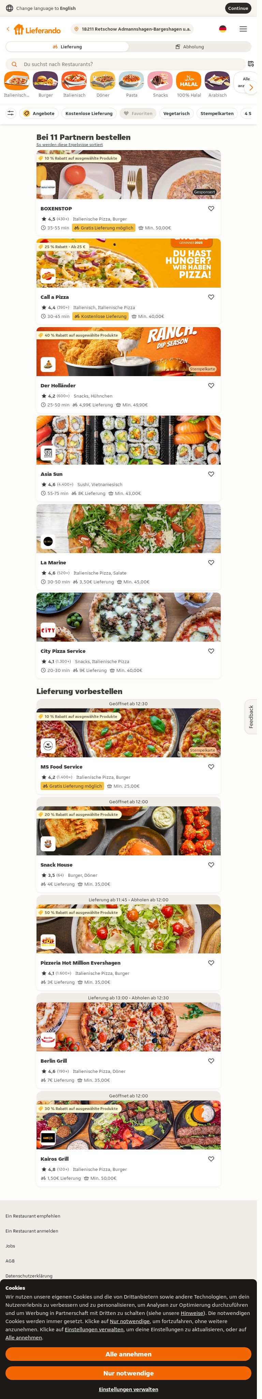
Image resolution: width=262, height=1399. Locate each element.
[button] (33, 28)
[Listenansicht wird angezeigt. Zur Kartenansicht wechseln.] (251, 64)
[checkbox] (17, 84)
